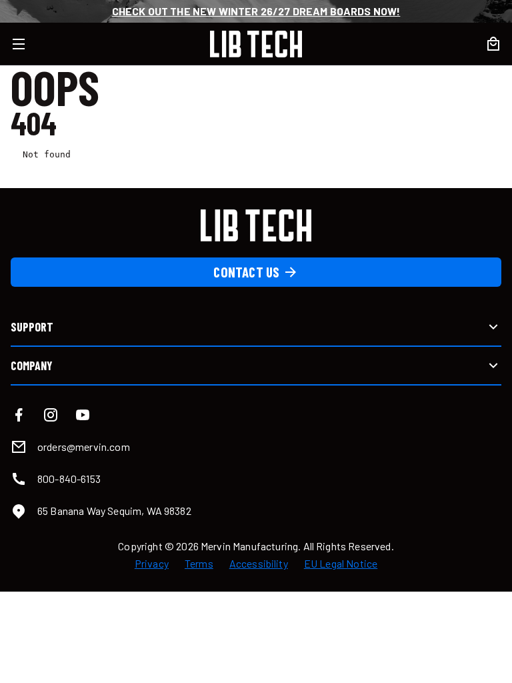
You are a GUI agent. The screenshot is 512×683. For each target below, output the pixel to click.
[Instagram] (51, 415)
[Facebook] (19, 415)
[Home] (256, 44)
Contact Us (246, 271)
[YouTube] (83, 415)
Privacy (152, 564)
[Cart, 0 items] (493, 44)
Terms (199, 564)
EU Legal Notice (340, 564)
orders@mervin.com (83, 446)
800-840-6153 (69, 478)
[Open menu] (27, 44)
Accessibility (258, 564)
